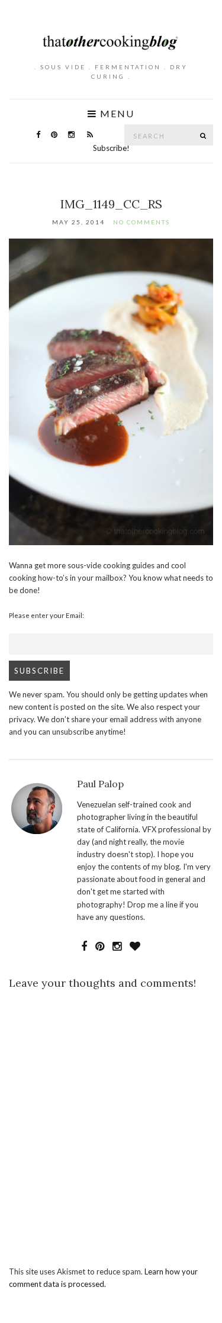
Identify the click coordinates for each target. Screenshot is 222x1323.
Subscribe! (111, 148)
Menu (115, 113)
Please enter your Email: (46, 615)
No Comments (141, 222)
